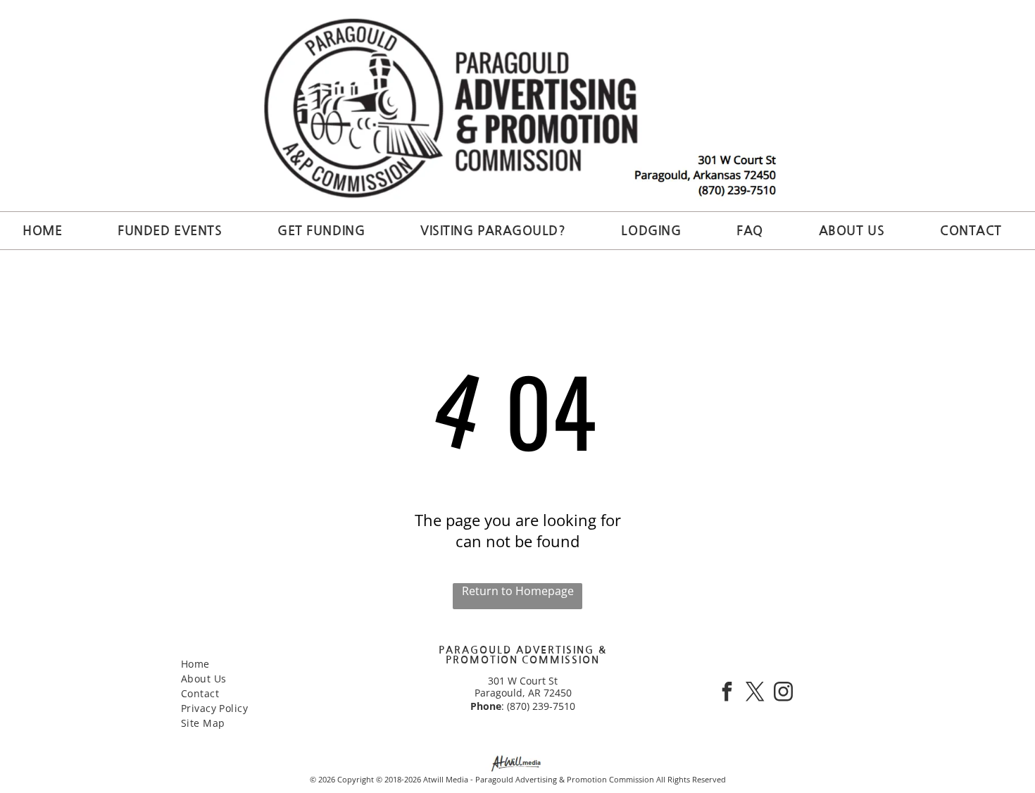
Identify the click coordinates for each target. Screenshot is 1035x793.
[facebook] (727, 693)
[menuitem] (47, 231)
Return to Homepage (518, 591)
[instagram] (783, 693)
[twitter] (755, 693)
